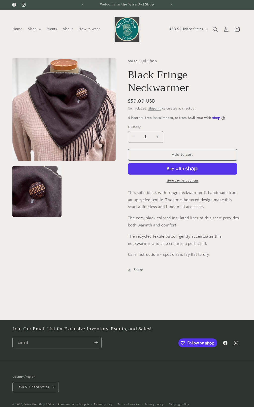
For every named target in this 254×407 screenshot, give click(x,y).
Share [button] (138, 270)
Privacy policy (154, 404)
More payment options (182, 180)
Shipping (154, 108)
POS (48, 404)
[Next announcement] (171, 4)
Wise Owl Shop (34, 404)
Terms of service (129, 404)
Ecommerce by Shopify (73, 404)
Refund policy (103, 404)
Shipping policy (179, 404)
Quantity (134, 127)
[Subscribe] (96, 342)
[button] (34, 29)
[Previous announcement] (82, 4)
